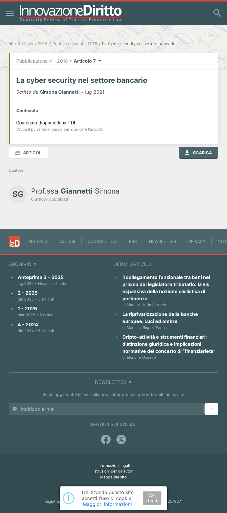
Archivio (25, 43)
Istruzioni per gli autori (113, 471)
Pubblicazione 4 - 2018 (74, 43)
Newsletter (162, 241)
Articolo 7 (85, 61)
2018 (43, 43)
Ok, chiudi (152, 498)
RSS (133, 241)
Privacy (196, 241)
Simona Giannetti (60, 92)
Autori (67, 241)
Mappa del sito (113, 477)
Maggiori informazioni (107, 504)
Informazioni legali (114, 465)
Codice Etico (102, 241)
